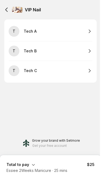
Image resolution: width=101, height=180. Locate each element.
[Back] (6, 9)
